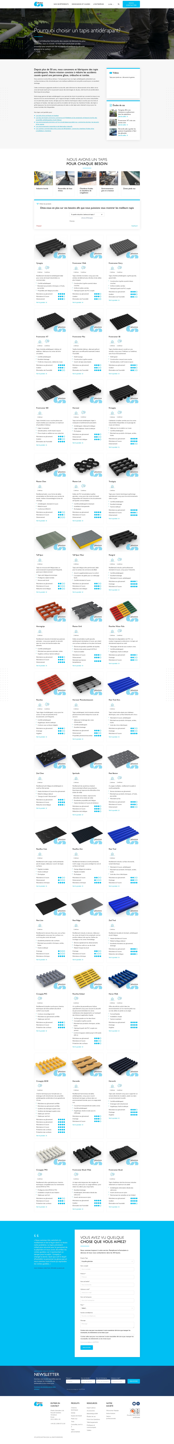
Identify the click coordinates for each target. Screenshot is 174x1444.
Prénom (83, 1274)
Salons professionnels (111, 1417)
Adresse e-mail (85, 1289)
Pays (82, 1305)
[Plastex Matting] (38, 4)
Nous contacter (131, 4)
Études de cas (91, 1417)
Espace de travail (76, 1416)
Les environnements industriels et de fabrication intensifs (54, 126)
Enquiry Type (84, 1258)
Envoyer (87, 1348)
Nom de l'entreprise (85, 1297)
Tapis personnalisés (75, 1431)
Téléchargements (92, 1422)
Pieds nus (74, 1419)
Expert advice (91, 1408)
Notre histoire (110, 1413)
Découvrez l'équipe (112, 1411)
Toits (72, 1422)
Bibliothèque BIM (92, 1414)
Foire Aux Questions (93, 1419)
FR (111, 4)
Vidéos (89, 1430)
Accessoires (91, 1411)
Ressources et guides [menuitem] (81, 4)
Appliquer (134, 226)
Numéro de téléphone (86, 1313)
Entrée (73, 1413)
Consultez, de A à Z (76, 1426)
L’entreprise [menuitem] (98, 4)
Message (82, 1320)
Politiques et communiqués (91, 1426)
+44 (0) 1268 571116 (58, 1424)
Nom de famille (85, 1281)
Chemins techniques (74, 1409)
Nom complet (84, 1266)
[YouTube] (134, 1403)
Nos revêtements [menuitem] (61, 4)
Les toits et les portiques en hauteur (47, 116)
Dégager (39, 226)
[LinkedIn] (138, 1403)
